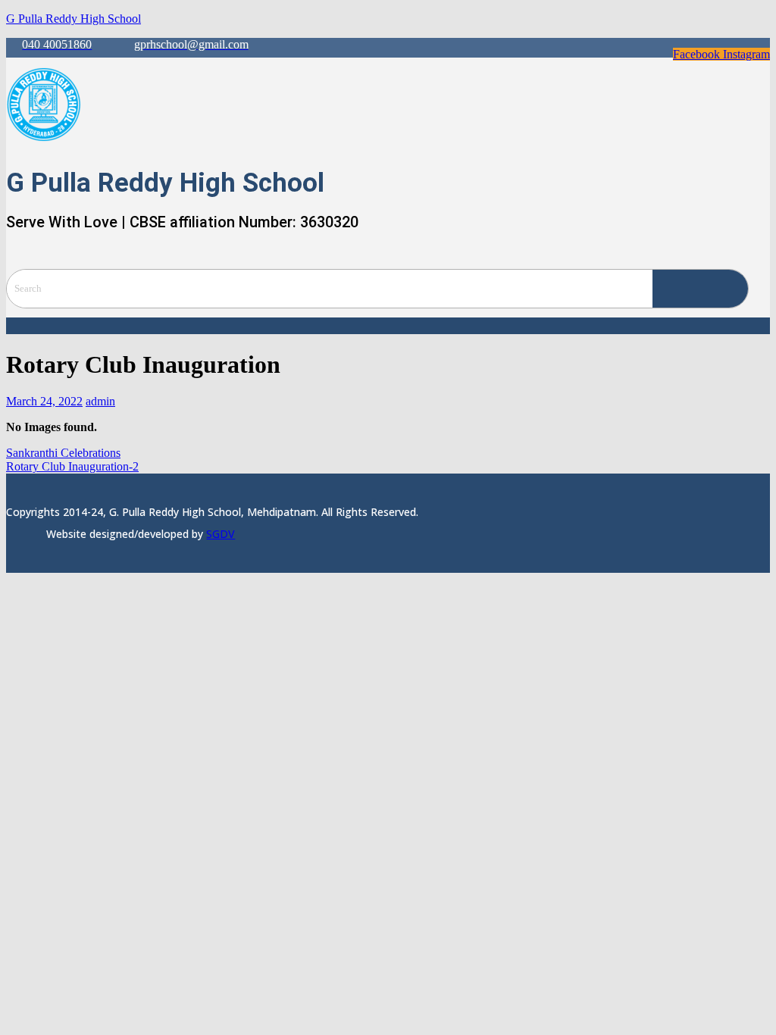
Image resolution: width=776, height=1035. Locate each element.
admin (100, 401)
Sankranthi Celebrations (63, 452)
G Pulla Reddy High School (73, 18)
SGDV (220, 534)
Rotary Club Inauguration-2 (72, 466)
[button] (387, 325)
